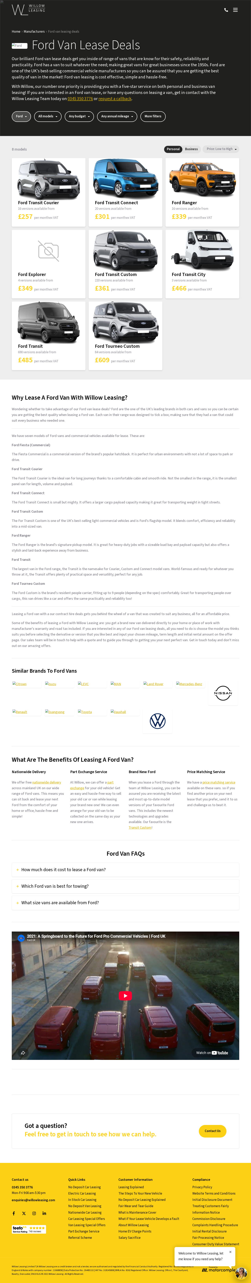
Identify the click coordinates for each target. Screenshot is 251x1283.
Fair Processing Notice (208, 1237)
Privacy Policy (202, 1187)
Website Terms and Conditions (214, 1193)
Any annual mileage (115, 116)
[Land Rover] (157, 684)
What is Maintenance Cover (137, 1212)
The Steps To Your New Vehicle (140, 1193)
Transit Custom (140, 827)
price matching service (219, 782)
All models (45, 116)
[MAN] (125, 684)
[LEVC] (92, 684)
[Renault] (26, 712)
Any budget (77, 116)
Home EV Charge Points (134, 1231)
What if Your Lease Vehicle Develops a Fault (148, 1219)
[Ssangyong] (59, 712)
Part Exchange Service (83, 1231)
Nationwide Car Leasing (85, 1212)
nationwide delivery (46, 782)
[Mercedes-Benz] (190, 684)
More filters (153, 116)
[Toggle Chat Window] (241, 1273)
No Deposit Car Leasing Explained (142, 1199)
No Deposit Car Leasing (84, 1187)
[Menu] (235, 10)
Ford (19, 116)
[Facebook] (14, 1214)
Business (191, 149)
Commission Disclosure (208, 1219)
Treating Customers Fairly (210, 1206)
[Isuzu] (59, 684)
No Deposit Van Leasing (84, 1206)
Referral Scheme (80, 1237)
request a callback (114, 99)
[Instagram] (34, 1214)
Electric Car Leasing (82, 1193)
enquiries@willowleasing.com (33, 1200)
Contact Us (213, 1131)
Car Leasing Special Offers (86, 1219)
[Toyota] (92, 712)
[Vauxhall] (125, 712)
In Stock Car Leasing (82, 1199)
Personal (173, 149)
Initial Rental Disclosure (209, 1231)
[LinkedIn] (44, 1214)
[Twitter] (24, 1214)
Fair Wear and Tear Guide (135, 1206)
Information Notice (206, 1212)
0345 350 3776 (80, 99)
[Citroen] (26, 684)
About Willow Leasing (133, 1225)
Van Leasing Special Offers (86, 1225)
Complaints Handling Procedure (215, 1225)
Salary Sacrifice (129, 1237)
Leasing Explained (131, 1187)
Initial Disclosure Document (212, 1199)
